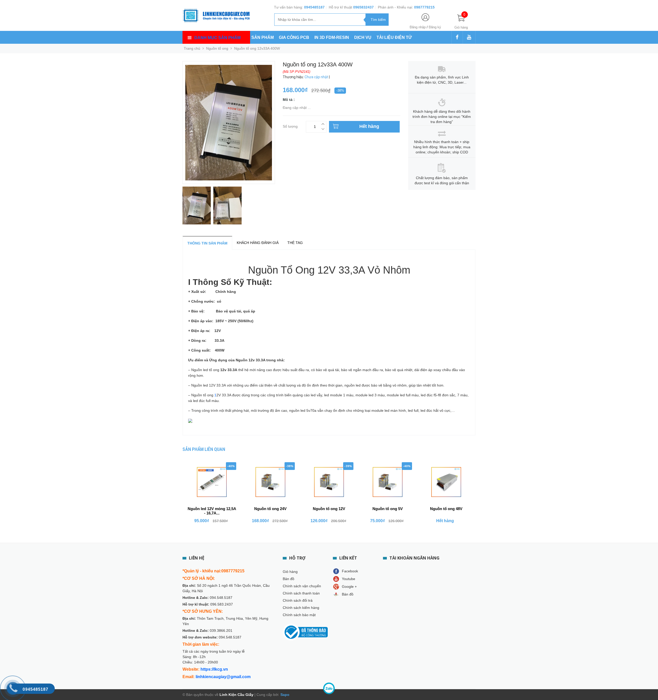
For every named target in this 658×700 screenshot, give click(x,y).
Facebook (350, 571)
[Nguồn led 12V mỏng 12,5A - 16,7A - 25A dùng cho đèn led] (212, 482)
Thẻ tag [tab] (295, 243)
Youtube (348, 579)
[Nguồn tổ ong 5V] (388, 482)
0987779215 (424, 7)
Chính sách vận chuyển (302, 586)
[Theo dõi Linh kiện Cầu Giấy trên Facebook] (457, 38)
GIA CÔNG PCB (294, 37)
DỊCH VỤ (362, 37)
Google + (349, 586)
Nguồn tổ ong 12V (329, 508)
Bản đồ (288, 579)
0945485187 (314, 7)
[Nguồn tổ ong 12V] (329, 482)
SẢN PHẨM (262, 37)
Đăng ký (435, 27)
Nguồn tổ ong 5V (387, 508)
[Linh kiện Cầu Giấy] (216, 15)
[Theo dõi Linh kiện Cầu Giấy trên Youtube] (469, 38)
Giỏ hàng (290, 572)
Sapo (284, 695)
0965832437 (363, 7)
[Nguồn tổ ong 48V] (446, 482)
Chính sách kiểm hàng (301, 608)
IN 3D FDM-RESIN (331, 37)
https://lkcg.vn (214, 669)
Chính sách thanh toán (301, 593)
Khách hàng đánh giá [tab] (258, 243)
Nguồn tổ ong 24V (270, 508)
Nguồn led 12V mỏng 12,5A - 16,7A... (212, 510)
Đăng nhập (418, 27)
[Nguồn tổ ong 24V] (270, 482)
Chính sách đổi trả (298, 600)
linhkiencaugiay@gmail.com (223, 677)
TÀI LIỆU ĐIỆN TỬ (394, 37)
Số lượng (290, 125)
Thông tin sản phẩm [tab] (207, 243)
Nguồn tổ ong (217, 48)
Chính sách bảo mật (299, 615)
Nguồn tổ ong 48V (446, 508)
